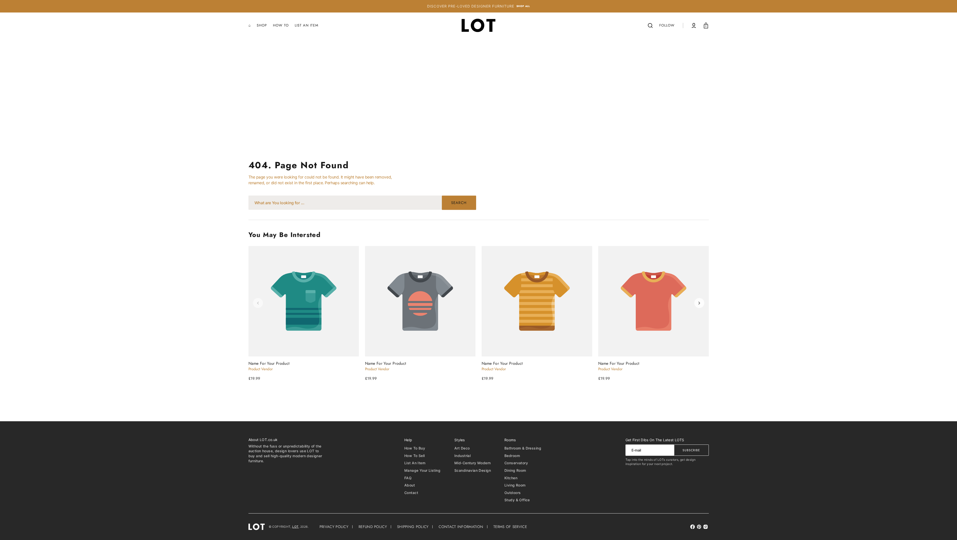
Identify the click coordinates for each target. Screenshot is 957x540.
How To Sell (414, 456)
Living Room (515, 485)
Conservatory (516, 463)
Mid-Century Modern (472, 463)
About (409, 485)
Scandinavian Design (472, 470)
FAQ (408, 478)
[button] (650, 25)
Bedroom (512, 456)
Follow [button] (667, 25)
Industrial (462, 456)
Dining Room (515, 470)
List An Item (414, 463)
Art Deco (462, 448)
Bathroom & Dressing (522, 448)
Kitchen (510, 478)
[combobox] (362, 203)
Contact (411, 492)
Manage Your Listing (422, 470)
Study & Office (517, 500)
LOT (295, 526)
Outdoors (512, 492)
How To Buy (414, 448)
